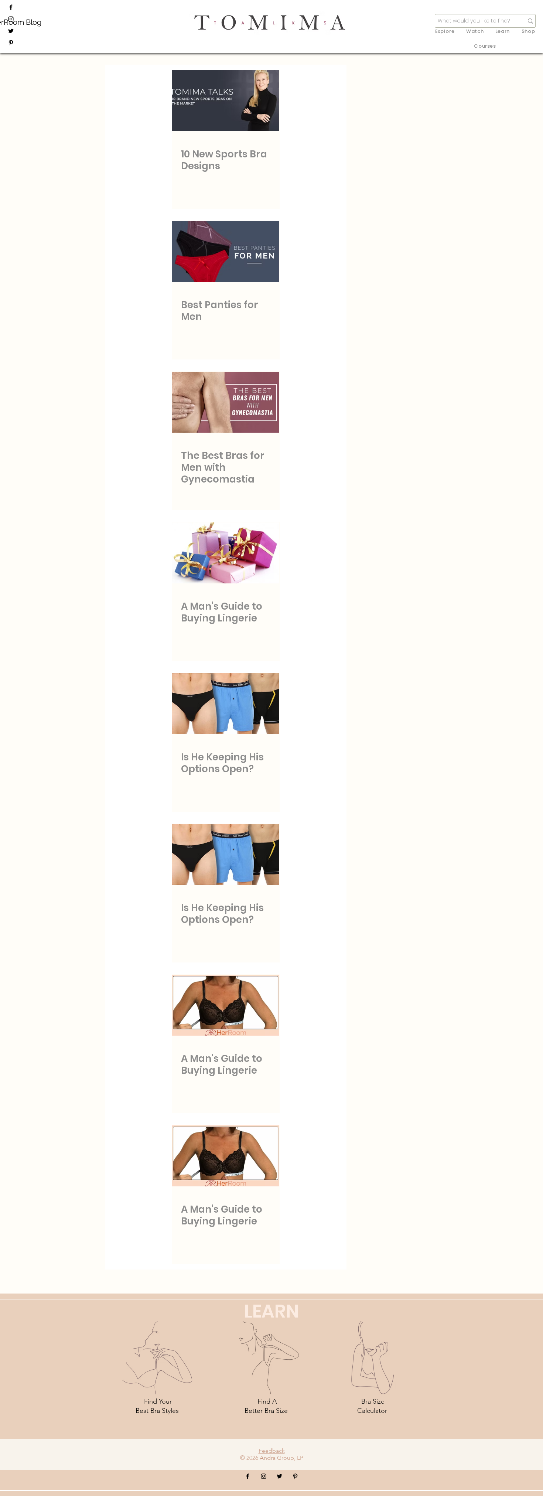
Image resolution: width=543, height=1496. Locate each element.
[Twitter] (10, 30)
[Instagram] (10, 19)
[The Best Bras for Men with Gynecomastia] (225, 402)
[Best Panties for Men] (225, 251)
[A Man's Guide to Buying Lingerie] (225, 552)
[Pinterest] (10, 42)
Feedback (272, 1450)
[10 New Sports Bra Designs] (225, 100)
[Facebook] (10, 7)
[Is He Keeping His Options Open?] (225, 703)
